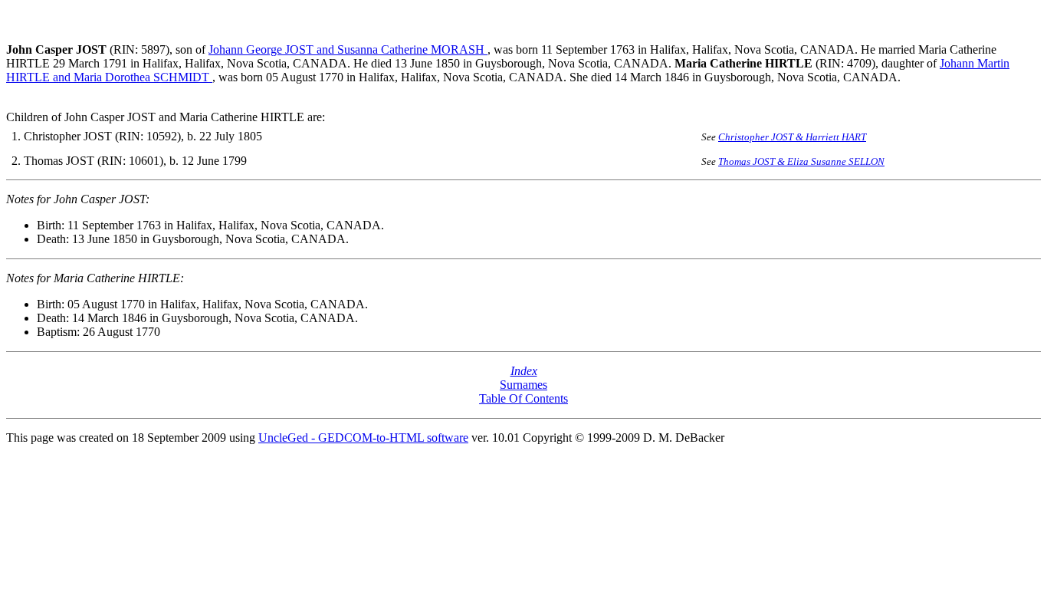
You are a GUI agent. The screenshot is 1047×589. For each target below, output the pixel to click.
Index (523, 370)
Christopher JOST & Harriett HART (792, 137)
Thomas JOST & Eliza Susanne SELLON (801, 161)
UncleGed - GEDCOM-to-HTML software (363, 437)
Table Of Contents (523, 398)
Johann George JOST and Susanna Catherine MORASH (347, 49)
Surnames (523, 384)
